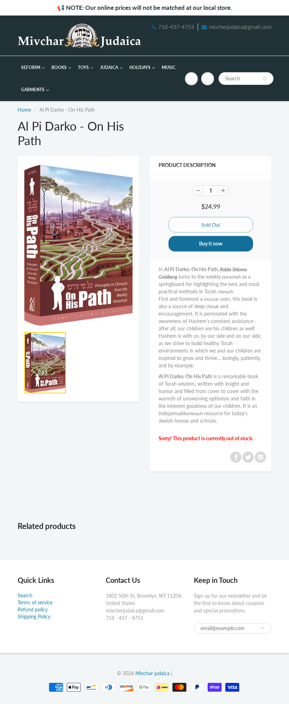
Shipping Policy (34, 616)
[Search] (265, 79)
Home (24, 110)
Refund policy (33, 609)
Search (25, 595)
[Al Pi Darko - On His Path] (78, 245)
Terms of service (35, 602)
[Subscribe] (262, 628)
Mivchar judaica (152, 673)
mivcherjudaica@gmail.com (240, 27)
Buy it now (210, 244)
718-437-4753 (176, 27)
